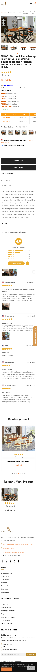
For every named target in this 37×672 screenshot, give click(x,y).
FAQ (2, 614)
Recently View (32, 13)
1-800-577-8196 (8, 548)
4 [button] (18, 473)
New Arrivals (5, 592)
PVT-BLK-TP (30, 140)
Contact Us (4, 604)
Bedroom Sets (5, 586)
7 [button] (24, 473)
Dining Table (5, 576)
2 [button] (19, 53)
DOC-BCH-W (5, 142)
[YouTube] (14, 561)
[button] (27, 263)
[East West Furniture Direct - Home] (18, 530)
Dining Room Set (6, 573)
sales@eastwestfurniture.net (13, 552)
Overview (4, 13)
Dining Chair (5, 579)
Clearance (4, 589)
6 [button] (22, 473)
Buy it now (18, 168)
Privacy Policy (5, 620)
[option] (18, 448)
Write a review (16, 263)
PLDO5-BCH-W (9, 510)
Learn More (26, 667)
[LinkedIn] (18, 561)
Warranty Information (8, 611)
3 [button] (16, 473)
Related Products (25, 13)
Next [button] (34, 48)
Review (19, 13)
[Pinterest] (10, 561)
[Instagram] (6, 561)
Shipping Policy (6, 608)
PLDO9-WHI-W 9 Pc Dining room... (18, 461)
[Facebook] (2, 561)
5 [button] (20, 473)
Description (11, 13)
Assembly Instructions (8, 617)
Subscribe (30, 654)
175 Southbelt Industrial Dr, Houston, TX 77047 (19, 545)
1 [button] (17, 53)
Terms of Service (6, 623)
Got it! (6, 669)
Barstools (4, 583)
